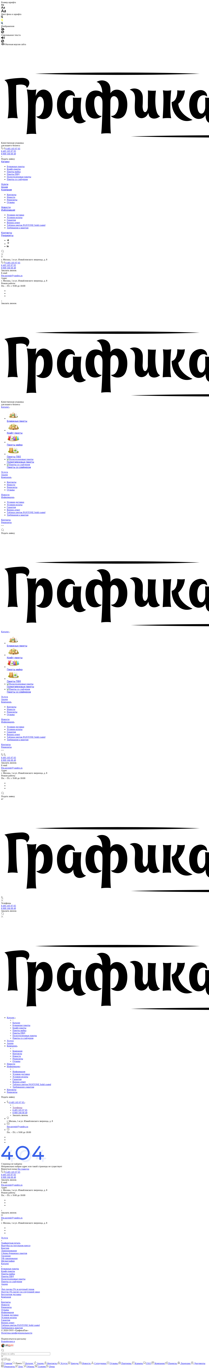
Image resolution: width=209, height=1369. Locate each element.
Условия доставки (15, 215)
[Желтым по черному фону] (2, 20)
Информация (8, 210)
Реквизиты (12, 200)
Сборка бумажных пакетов (14, 1253)
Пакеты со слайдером (17, 179)
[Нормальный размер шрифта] (3, 8)
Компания (6, 189)
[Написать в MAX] (8, 246)
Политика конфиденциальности (16, 1333)
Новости (11, 197)
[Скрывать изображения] (2, 32)
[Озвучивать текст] (3, 38)
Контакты (11, 194)
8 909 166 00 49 (8, 154)
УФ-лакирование (9, 1258)
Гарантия (11, 220)
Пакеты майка (14, 171)
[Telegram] (8, 240)
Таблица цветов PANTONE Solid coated (26, 225)
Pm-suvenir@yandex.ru (11, 275)
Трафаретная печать (10, 1243)
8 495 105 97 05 (12, 148)
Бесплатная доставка (11, 1294)
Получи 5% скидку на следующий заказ (20, 1292)
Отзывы (11, 202)
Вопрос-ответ (13, 222)
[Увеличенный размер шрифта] (3, 11)
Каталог (5, 161)
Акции (4, 187)
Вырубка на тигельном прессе (15, 1245)
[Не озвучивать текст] (2, 42)
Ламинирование (9, 1250)
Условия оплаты (14, 217)
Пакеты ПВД (13, 174)
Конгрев (5, 1248)
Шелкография (8, 1261)
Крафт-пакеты (14, 169)
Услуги (4, 184)
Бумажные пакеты (16, 166)
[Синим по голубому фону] (2, 23)
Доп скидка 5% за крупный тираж (17, 1289)
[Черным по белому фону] (2, 17)
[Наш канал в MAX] (8, 244)
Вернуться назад (9, 1169)
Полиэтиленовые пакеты (19, 177)
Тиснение (6, 1256)
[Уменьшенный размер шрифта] (2, 5)
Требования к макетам (17, 228)
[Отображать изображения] (2, 29)
